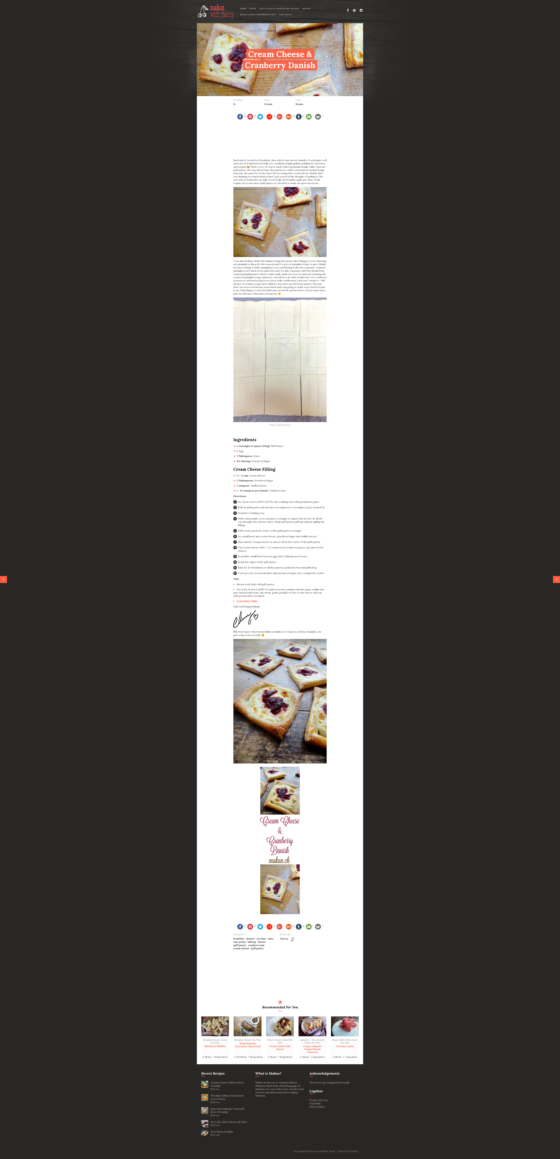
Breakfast (238, 938)
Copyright (315, 1103)
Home (243, 8)
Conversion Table (247, 600)
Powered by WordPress (348, 1151)
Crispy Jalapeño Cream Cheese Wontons (312, 1049)
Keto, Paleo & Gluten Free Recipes (279, 8)
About (253, 8)
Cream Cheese (241, 948)
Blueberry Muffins (215, 1046)
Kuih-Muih (345, 1040)
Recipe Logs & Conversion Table (258, 14)
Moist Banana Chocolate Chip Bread (247, 1045)
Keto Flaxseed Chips (222, 1131)
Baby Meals (285, 14)
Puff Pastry (239, 945)
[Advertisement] (280, 140)
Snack (224, 1040)
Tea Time (261, 938)
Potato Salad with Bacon (279, 1048)
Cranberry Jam (256, 945)
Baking (252, 941)
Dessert (250, 938)
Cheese (262, 941)
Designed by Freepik (338, 1082)
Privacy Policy (317, 1106)
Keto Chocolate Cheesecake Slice (229, 1121)
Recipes (306, 8)
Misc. (271, 938)
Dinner (270, 1040)
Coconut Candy (345, 1046)
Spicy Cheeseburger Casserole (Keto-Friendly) (227, 1110)
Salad (284, 1040)
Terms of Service (318, 1100)
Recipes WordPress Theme (323, 1151)
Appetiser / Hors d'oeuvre (312, 1040)
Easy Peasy (239, 941)
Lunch (278, 1040)
